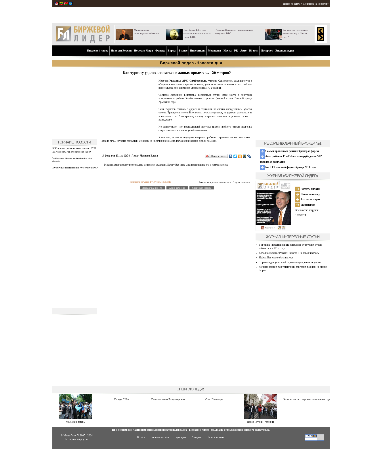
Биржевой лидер (97, 50)
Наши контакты (215, 437)
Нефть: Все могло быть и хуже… (277, 257)
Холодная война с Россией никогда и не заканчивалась (289, 252)
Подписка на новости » (316, 3)
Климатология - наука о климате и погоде (306, 399)
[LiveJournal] (249, 156)
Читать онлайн (310, 188)
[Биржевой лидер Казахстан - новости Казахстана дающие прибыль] (71, 4)
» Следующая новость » (201, 188)
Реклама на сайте (160, 437)
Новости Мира (143, 50)
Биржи (172, 50)
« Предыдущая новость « (152, 188)
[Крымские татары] (75, 418)
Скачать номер (310, 194)
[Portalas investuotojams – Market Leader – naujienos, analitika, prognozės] (61, 4)
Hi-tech (253, 50)
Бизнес (183, 50)
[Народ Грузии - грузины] (260, 418)
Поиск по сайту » (292, 3)
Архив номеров (310, 199)
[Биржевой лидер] (83, 42)
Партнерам (307, 204)
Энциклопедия (284, 50)
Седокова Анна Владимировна (168, 399)
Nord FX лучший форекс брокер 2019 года (290, 167)
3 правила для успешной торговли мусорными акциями (290, 262)
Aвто (243, 50)
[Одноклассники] (240, 156)
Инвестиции (197, 50)
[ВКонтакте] (230, 156)
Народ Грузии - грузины (260, 421)
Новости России (121, 50)
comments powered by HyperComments (150, 181)
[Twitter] (235, 156)
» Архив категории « (177, 188)
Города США (121, 399)
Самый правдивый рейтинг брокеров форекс (292, 151)
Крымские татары (75, 421)
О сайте (141, 437)
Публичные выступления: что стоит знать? (75, 167)
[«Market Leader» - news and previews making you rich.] (57, 4)
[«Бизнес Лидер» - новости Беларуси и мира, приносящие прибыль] (66, 4)
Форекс (160, 50)
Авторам (197, 437)
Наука (227, 50)
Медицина (214, 50)
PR (236, 50)
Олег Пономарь (214, 399)
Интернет (267, 50)
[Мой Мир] (244, 156)
